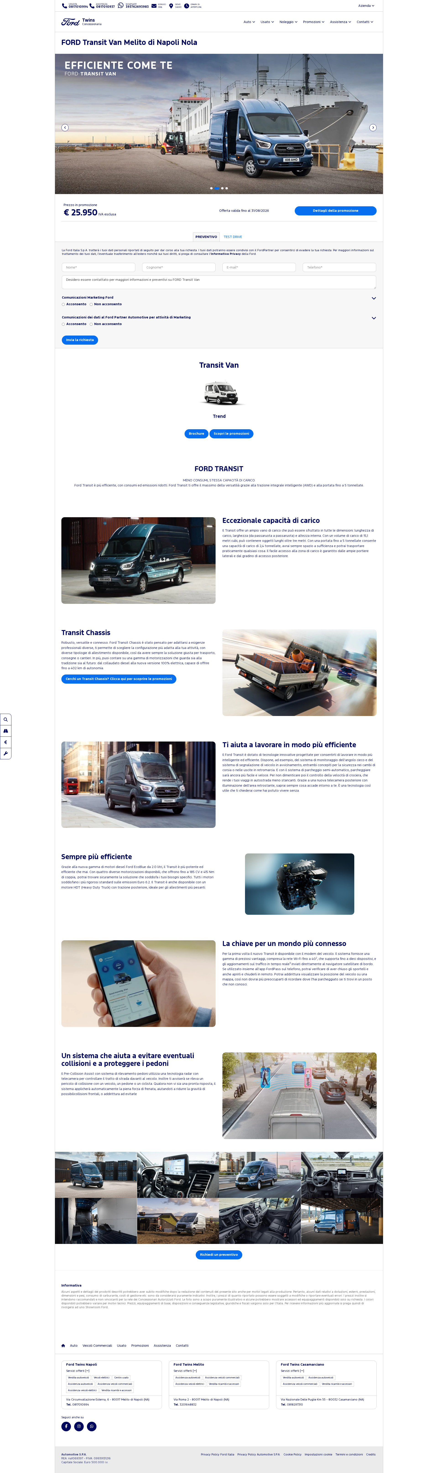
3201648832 (185, 1404)
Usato (121, 1345)
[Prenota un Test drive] (5, 730)
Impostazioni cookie (318, 1454)
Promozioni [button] (312, 22)
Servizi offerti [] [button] (77, 1371)
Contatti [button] (363, 22)
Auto (74, 1345)
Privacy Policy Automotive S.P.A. (258, 1454)
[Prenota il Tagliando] (5, 753)
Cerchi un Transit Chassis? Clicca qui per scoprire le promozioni (119, 678)
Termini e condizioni (349, 1454)
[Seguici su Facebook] (66, 1426)
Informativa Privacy (226, 254)
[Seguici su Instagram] (79, 1426)
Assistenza (162, 1345)
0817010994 (77, 1404)
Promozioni (140, 1345)
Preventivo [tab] (206, 236)
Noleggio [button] (287, 22)
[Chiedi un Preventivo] (5, 742)
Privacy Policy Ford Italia (217, 1454)
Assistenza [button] (338, 22)
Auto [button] (247, 22)
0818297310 (292, 1404)
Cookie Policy (293, 1454)
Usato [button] (265, 22)
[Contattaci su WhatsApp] (91, 1426)
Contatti (182, 1345)
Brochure (196, 433)
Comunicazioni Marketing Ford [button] (87, 297)
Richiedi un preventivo (219, 1254)
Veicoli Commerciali (97, 1345)
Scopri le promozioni (231, 433)
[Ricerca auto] (5, 719)
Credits (370, 1454)
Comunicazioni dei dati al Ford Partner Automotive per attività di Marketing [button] (126, 317)
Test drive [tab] (233, 236)
